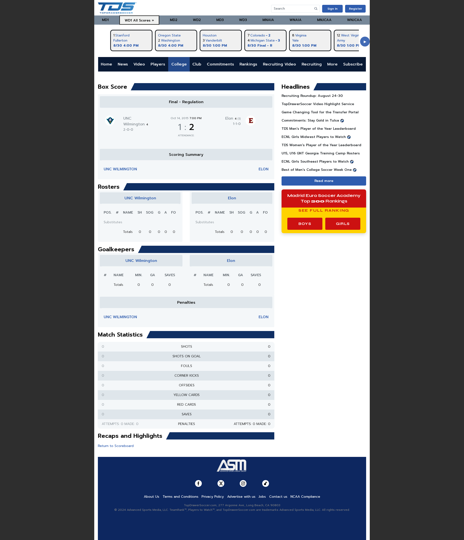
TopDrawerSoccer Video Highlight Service (318, 104)
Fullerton (120, 40)
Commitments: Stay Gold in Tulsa (310, 120)
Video (139, 64)
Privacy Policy (213, 496)
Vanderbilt (213, 40)
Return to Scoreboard (116, 445)
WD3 (243, 19)
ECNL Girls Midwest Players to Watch (314, 136)
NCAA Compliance (305, 496)
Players (158, 64)
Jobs (262, 496)
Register (355, 9)
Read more (323, 180)
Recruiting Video (279, 64)
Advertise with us (241, 496)
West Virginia (351, 35)
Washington (170, 40)
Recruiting (312, 64)
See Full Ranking (323, 210)
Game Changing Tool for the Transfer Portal (320, 112)
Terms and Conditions (180, 496)
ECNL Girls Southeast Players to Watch (315, 161)
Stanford (122, 35)
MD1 (105, 19)
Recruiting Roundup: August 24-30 (312, 95)
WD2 (197, 19)
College (179, 64)
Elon (233, 118)
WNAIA (296, 19)
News (123, 64)
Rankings (248, 64)
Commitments (220, 64)
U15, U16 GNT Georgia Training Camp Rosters (321, 153)
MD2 (173, 19)
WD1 (128, 20)
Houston (210, 35)
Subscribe (353, 64)
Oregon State (169, 35)
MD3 (220, 19)
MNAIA (268, 19)
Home (106, 64)
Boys (304, 224)
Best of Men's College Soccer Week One (317, 169)
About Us (151, 496)
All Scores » (143, 20)
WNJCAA (354, 19)
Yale (295, 40)
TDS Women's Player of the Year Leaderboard (321, 145)
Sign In (332, 9)
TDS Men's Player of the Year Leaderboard (319, 128)
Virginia (300, 35)
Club (196, 64)
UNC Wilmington (135, 121)
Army (341, 40)
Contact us (278, 496)
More (332, 64)
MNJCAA (324, 19)
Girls (343, 224)
